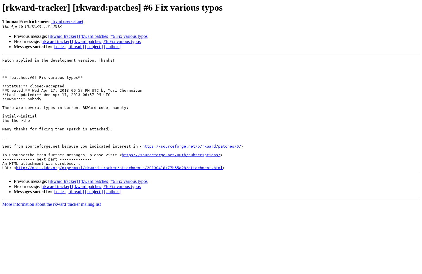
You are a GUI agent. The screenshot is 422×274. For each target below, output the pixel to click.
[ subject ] (94, 46)
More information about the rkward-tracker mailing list (51, 204)
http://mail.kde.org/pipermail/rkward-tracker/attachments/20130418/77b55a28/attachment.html (119, 168)
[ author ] (112, 46)
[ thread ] (75, 46)
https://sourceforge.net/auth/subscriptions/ (171, 155)
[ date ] (60, 46)
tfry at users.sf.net (67, 21)
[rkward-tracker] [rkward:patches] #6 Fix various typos (98, 36)
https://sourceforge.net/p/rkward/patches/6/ (191, 146)
